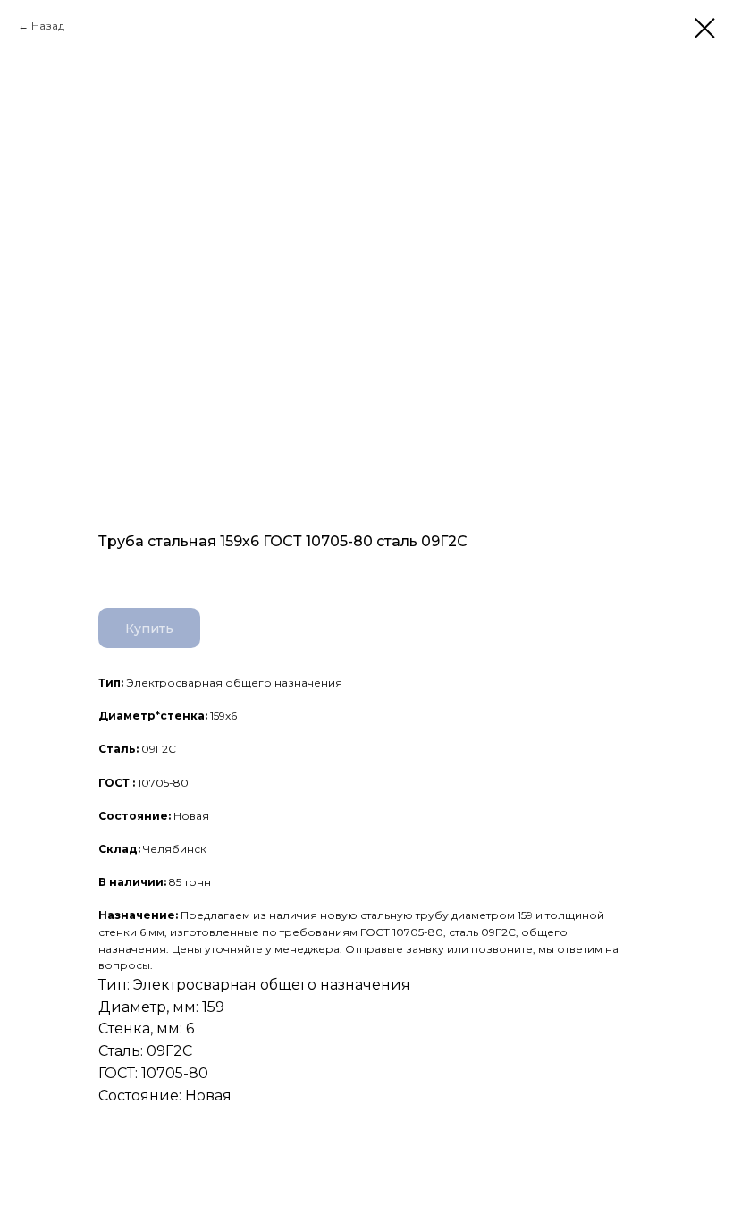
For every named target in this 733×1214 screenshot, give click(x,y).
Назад (47, 25)
